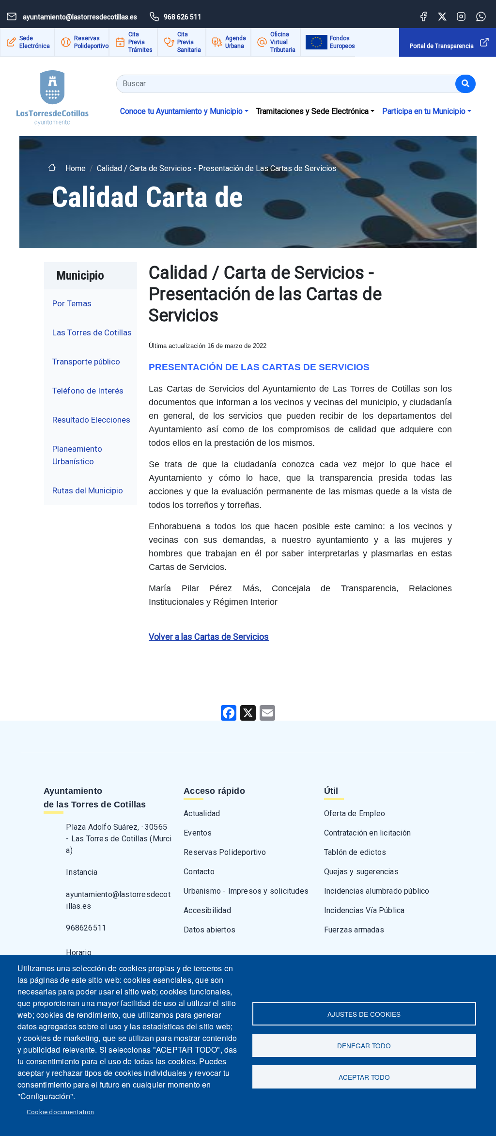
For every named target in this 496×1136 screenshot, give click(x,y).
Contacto (199, 871)
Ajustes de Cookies (364, 1014)
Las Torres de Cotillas (92, 332)
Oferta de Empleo (354, 813)
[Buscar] (465, 84)
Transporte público (86, 361)
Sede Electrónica (34, 42)
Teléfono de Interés (88, 390)
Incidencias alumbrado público (377, 891)
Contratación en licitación (367, 832)
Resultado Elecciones (91, 420)
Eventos (198, 832)
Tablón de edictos (355, 852)
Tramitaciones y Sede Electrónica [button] (312, 111)
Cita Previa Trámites (140, 42)
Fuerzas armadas (354, 929)
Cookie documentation (60, 1112)
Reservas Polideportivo (91, 42)
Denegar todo (364, 1045)
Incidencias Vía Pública (364, 910)
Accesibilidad (207, 910)
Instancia (81, 872)
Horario (78, 952)
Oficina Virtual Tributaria (282, 42)
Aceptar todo (364, 1077)
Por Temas (72, 303)
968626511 (86, 927)
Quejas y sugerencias (361, 871)
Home (75, 168)
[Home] (44, 94)
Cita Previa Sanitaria (189, 42)
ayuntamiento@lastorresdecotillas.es (118, 900)
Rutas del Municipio (87, 490)
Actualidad (202, 813)
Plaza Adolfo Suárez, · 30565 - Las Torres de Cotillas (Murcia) (118, 838)
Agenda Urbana (235, 42)
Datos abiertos (209, 929)
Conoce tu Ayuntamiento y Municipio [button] (181, 111)
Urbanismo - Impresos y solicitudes (246, 891)
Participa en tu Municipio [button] (423, 111)
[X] (248, 712)
